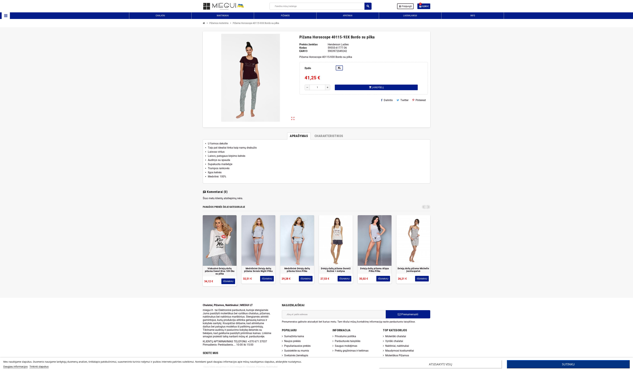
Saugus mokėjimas (346, 345)
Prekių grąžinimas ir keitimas (351, 350)
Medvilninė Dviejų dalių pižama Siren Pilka (297, 269)
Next (428, 207)
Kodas (303, 47)
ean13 (303, 51)
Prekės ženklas (308, 44)
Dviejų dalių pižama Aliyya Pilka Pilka (374, 269)
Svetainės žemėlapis (296, 355)
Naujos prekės (292, 341)
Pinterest (421, 100)
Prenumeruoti (409, 314)
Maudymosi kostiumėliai (399, 350)
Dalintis (388, 100)
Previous (424, 207)
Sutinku (568, 364)
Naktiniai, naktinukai (397, 345)
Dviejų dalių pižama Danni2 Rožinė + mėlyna (336, 269)
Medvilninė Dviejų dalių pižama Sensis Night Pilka (258, 269)
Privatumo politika (345, 336)
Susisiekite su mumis (296, 350)
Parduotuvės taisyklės (347, 341)
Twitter (404, 100)
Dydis (308, 68)
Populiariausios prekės (297, 345)
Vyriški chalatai (394, 341)
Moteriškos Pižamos (397, 355)
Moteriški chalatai (395, 336)
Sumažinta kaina (294, 336)
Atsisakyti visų (440, 364)
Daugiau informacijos (15, 366)
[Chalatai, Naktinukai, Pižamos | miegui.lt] (219, 6)
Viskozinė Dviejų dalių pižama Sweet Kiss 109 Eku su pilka (220, 271)
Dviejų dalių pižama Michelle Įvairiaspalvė (413, 269)
